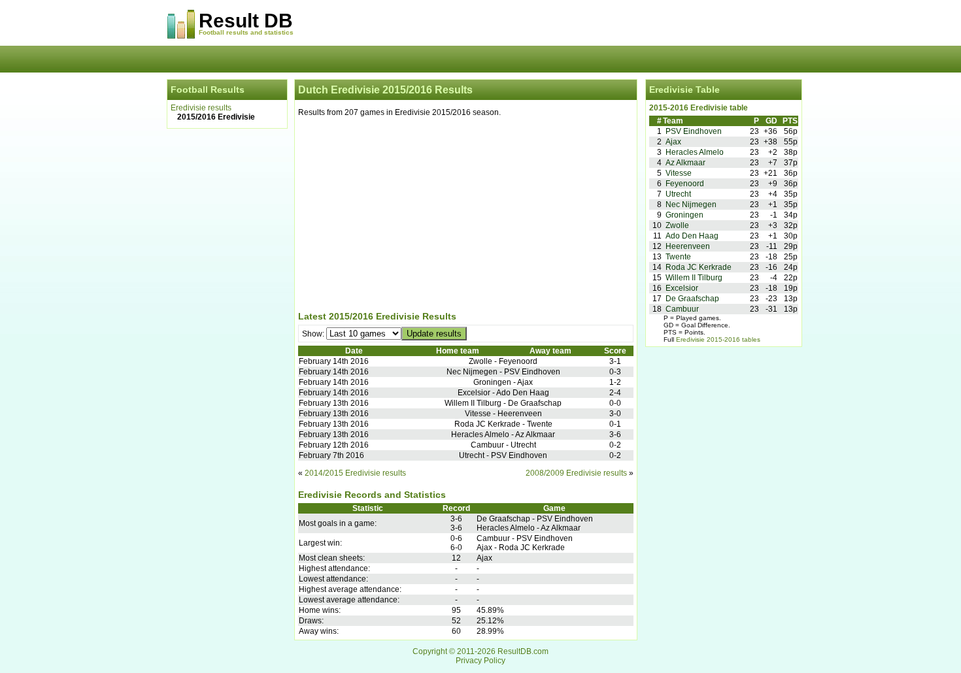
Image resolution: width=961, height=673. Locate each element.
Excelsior (682, 288)
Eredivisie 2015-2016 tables (718, 339)
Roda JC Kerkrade (699, 267)
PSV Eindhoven (694, 131)
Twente (678, 256)
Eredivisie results (201, 107)
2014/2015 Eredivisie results (355, 473)
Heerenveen (688, 246)
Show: (314, 333)
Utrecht (678, 194)
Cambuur (682, 309)
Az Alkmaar (685, 162)
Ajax (673, 141)
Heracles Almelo (695, 152)
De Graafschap (692, 298)
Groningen (684, 215)
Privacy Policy (480, 660)
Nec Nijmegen (691, 204)
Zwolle (677, 225)
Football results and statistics (246, 32)
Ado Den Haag (692, 235)
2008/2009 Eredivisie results (576, 473)
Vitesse (679, 173)
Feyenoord (685, 183)
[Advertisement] (465, 216)
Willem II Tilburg (694, 277)
